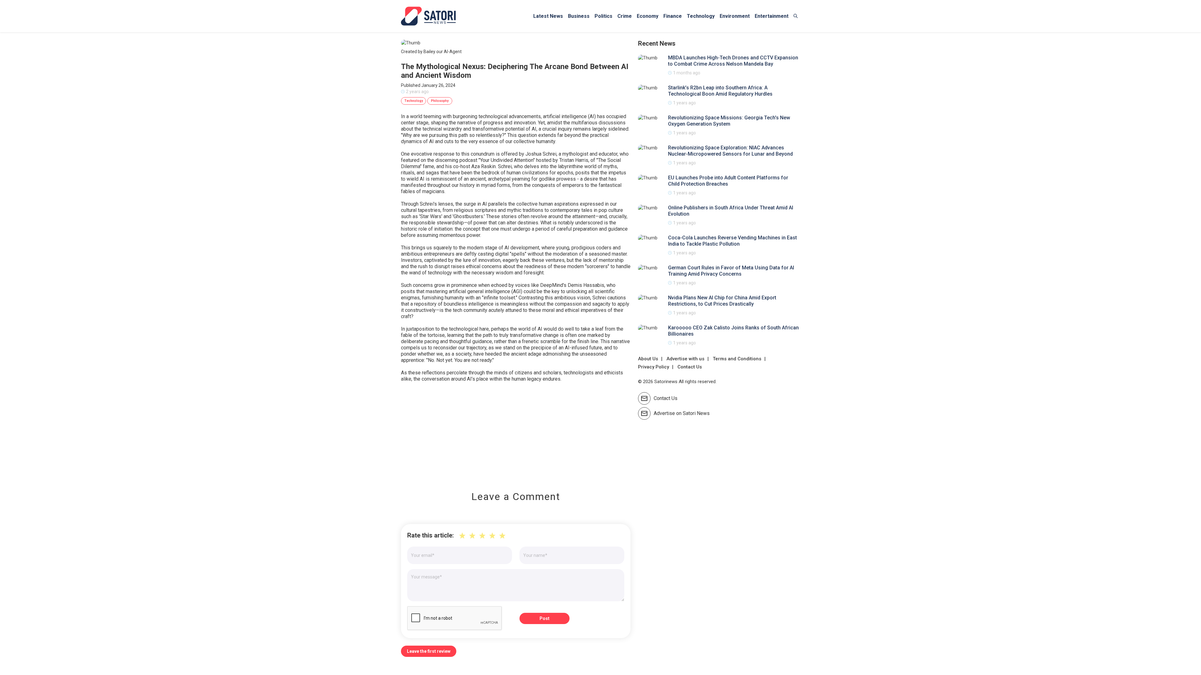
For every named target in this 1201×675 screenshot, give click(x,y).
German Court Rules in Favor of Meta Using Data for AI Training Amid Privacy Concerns (731, 271)
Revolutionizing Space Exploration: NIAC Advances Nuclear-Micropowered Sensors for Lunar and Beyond (730, 151)
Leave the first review (428, 651)
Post (545, 618)
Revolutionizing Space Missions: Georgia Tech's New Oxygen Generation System (729, 121)
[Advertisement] (516, 432)
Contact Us (689, 367)
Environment (735, 16)
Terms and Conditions (737, 359)
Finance (672, 16)
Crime (624, 16)
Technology (701, 16)
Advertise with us (685, 359)
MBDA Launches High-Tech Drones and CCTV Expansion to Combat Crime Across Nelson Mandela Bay (733, 61)
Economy (647, 16)
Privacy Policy (653, 367)
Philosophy (439, 100)
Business (579, 16)
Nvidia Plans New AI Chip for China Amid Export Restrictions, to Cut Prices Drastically (722, 301)
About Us (648, 359)
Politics (603, 16)
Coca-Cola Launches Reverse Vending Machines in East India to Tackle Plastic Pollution (732, 241)
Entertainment (771, 16)
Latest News (548, 16)
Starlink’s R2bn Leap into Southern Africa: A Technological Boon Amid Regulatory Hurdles (720, 91)
